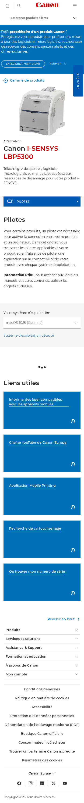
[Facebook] (19, 783)
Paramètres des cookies (42, 760)
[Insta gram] (30, 783)
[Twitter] (53, 783)
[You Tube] (65, 783)
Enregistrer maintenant (23, 63)
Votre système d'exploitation (27, 313)
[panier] (7, 5)
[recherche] (19, 5)
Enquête (78, 80)
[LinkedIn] (42, 783)
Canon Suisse (40, 773)
